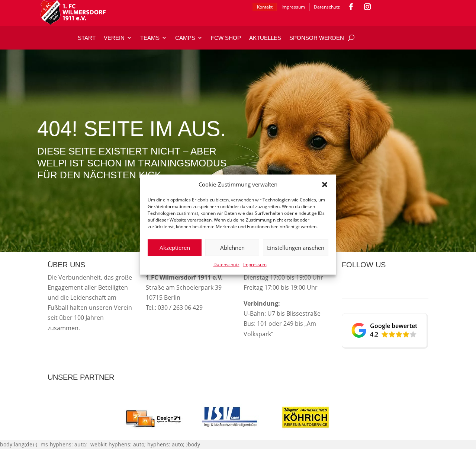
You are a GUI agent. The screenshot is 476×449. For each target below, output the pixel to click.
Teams (150, 38)
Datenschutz (226, 264)
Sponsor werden (316, 38)
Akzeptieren (175, 247)
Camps (185, 38)
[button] (324, 184)
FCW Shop (226, 38)
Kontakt (265, 7)
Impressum (255, 264)
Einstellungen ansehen (295, 247)
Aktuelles (265, 38)
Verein (114, 38)
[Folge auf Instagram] (367, 6)
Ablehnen (232, 247)
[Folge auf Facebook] (351, 6)
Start (87, 38)
